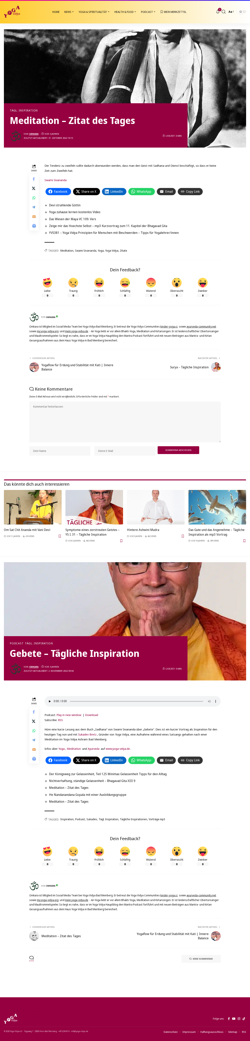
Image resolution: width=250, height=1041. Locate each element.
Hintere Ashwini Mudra (143, 530)
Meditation (66, 250)
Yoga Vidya (111, 250)
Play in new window (68, 715)
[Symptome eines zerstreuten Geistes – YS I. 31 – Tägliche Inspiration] (94, 507)
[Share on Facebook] (34, 179)
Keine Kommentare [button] (203, 958)
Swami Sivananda (56, 180)
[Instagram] (239, 1018)
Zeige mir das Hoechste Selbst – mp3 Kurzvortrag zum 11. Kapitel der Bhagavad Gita (108, 226)
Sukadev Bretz (87, 734)
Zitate (123, 250)
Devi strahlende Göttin (64, 205)
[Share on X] (34, 188)
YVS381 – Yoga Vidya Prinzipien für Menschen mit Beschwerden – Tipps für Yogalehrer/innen (114, 233)
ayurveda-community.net (201, 326)
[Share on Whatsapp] (34, 198)
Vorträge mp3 (157, 819)
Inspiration (67, 819)
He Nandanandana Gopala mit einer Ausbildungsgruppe (87, 795)
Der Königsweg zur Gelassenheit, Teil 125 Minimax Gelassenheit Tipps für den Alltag (108, 774)
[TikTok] (244, 1018)
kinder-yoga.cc (169, 326)
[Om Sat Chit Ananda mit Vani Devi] (33, 507)
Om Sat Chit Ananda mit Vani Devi (27, 530)
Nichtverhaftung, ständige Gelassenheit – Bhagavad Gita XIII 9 (92, 781)
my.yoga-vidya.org (48, 331)
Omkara (33, 133)
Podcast (16, 643)
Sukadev (92, 819)
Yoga (101, 250)
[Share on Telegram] (34, 207)
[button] (224, 11)
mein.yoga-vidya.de (76, 331)
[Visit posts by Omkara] (15, 136)
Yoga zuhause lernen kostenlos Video (74, 212)
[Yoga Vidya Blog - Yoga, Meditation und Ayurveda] (12, 12)
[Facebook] (229, 1018)
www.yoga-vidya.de (118, 749)
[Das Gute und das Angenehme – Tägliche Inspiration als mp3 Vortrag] (217, 507)
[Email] (34, 216)
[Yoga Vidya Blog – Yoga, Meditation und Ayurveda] (10, 1019)
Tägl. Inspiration (24, 110)
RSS (60, 720)
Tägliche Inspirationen (133, 819)
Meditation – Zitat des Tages (68, 787)
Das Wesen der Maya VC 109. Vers (72, 219)
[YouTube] (233, 1018)
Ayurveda (93, 749)
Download (91, 715)
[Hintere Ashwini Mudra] (156, 507)
